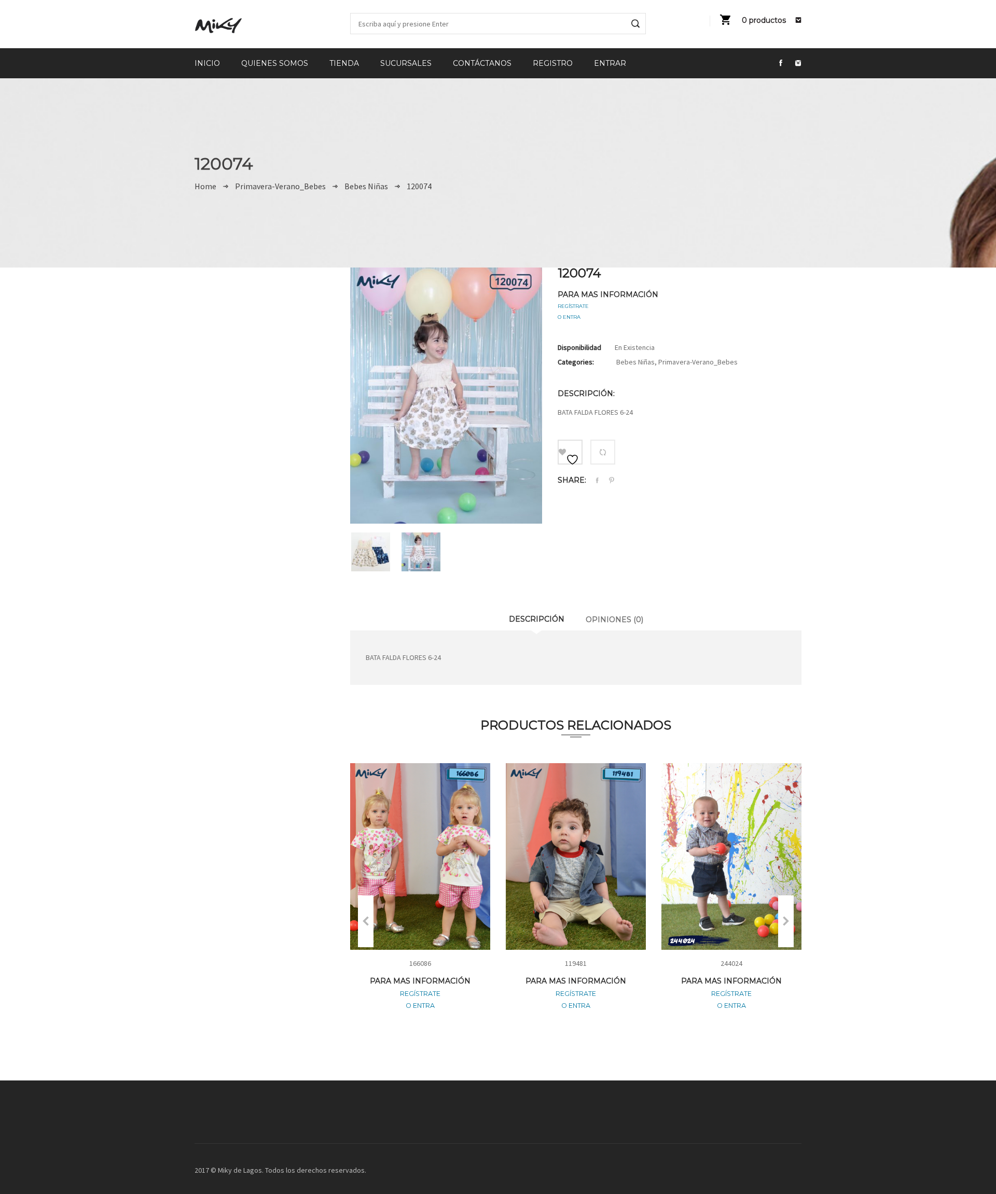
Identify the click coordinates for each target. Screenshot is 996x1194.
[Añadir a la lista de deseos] (570, 452)
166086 (420, 963)
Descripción (536, 619)
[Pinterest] (611, 480)
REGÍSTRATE (573, 306)
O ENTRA (569, 317)
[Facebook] (597, 480)
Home (205, 186)
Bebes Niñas (366, 186)
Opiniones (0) (614, 619)
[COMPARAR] (602, 452)
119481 (576, 963)
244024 (731, 963)
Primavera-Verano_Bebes (280, 186)
